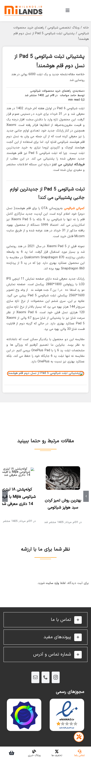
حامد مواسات (68, 95)
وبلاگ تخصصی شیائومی (63, 27)
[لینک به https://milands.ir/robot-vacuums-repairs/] (79, 737)
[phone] (45, 677)
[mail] (35, 677)
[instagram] (56, 677)
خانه (86, 27)
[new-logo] (23, 3)
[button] (45, 619)
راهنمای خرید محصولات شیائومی (50, 91)
